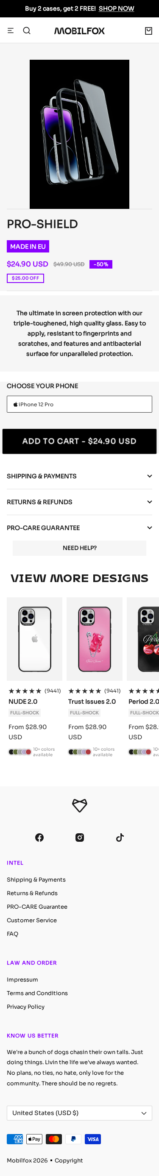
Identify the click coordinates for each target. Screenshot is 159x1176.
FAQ (12, 934)
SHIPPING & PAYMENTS (42, 476)
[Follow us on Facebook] (39, 837)
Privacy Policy (26, 1007)
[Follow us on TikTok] (119, 837)
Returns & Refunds (32, 893)
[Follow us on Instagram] (79, 837)
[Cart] (148, 31)
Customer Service (32, 920)
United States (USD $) (45, 1113)
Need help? (80, 548)
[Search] (27, 31)
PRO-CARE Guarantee (37, 907)
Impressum (22, 979)
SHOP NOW (116, 8)
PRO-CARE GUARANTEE (43, 528)
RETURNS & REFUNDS (40, 502)
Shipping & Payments (36, 879)
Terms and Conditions (37, 993)
